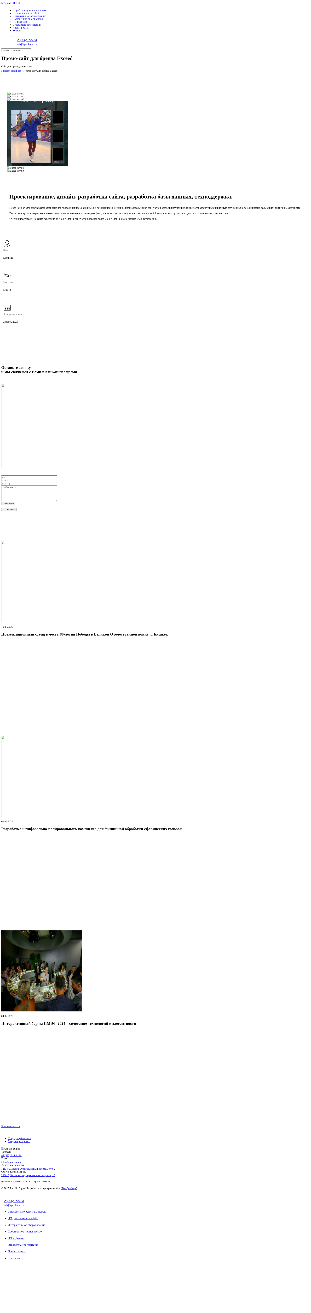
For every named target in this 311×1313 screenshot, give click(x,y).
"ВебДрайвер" (69, 1188)
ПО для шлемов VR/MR (23, 1218)
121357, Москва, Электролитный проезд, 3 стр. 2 (28, 1168)
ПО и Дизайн (16, 1238)
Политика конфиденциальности (15, 1181)
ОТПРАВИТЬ (9, 509)
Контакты (14, 1258)
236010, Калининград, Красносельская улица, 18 (28, 1175)
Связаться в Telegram (28, 36)
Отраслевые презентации (23, 1244)
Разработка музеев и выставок (27, 1211)
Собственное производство (25, 1231)
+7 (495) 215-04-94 (27, 40)
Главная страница (11, 70)
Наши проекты (17, 1251)
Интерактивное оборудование (26, 1224)
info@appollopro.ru (27, 44)
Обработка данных (41, 1181)
